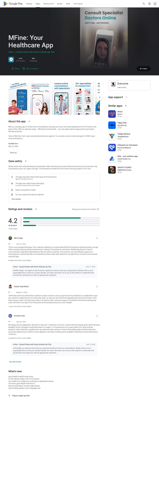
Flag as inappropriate (19, 396)
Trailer (143, 68)
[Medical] (13, 152)
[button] (18, 97)
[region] (41, 59)
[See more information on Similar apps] (126, 106)
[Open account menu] (155, 4)
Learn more (121, 87)
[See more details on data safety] (16, 199)
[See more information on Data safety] (25, 161)
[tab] (29, 3)
